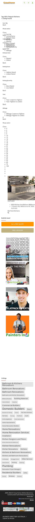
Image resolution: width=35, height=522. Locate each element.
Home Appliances (7, 419)
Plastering (21, 462)
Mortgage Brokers (15, 459)
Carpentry (14, 402)
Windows (12, 476)
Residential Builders (11, 472)
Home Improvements (8, 422)
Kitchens (24, 449)
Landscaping (5, 459)
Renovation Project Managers (11, 469)
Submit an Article (8, 518)
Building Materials (21, 398)
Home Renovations (11, 429)
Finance (16, 412)
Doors (29, 409)
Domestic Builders (13, 408)
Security (4, 476)
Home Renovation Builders (10, 426)
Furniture (19, 416)
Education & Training (7, 412)
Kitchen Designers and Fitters (14, 439)
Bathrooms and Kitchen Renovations (13, 395)
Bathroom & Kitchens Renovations (12, 384)
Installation (6, 436)
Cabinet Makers (6, 402)
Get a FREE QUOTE (17, 224)
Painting (14, 462)
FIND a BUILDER (17, 230)
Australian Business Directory (27, 498)
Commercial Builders (11, 405)
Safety (25, 473)
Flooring (12, 416)
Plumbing (7, 465)
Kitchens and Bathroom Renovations (15, 456)
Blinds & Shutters (6, 398)
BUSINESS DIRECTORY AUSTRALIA (14, 517)
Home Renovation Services (15, 432)
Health (26, 416)
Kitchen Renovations (11, 445)
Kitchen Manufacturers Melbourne (10, 442)
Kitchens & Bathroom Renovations (16, 452)
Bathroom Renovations (13, 388)
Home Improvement (19, 419)
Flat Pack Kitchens (26, 412)
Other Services (27, 459)
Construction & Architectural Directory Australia (20, 495)
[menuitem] (8, 34)
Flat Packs (5, 416)
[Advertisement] (17, 356)
